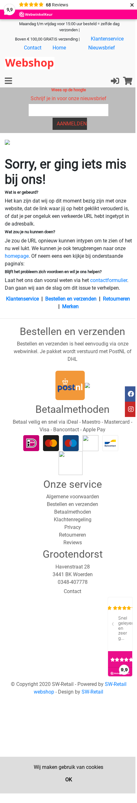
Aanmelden (72, 124)
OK (68, 780)
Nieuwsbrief (101, 48)
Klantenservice (107, 39)
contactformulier (108, 280)
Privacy (72, 527)
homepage (17, 256)
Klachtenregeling (72, 520)
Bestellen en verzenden (71, 299)
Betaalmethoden (72, 512)
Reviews (72, 542)
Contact (32, 48)
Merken (70, 306)
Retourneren (116, 299)
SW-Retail (92, 692)
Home (59, 48)
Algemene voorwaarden (72, 497)
